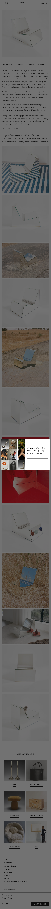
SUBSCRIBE (30, 461)
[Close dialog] (48, 441)
